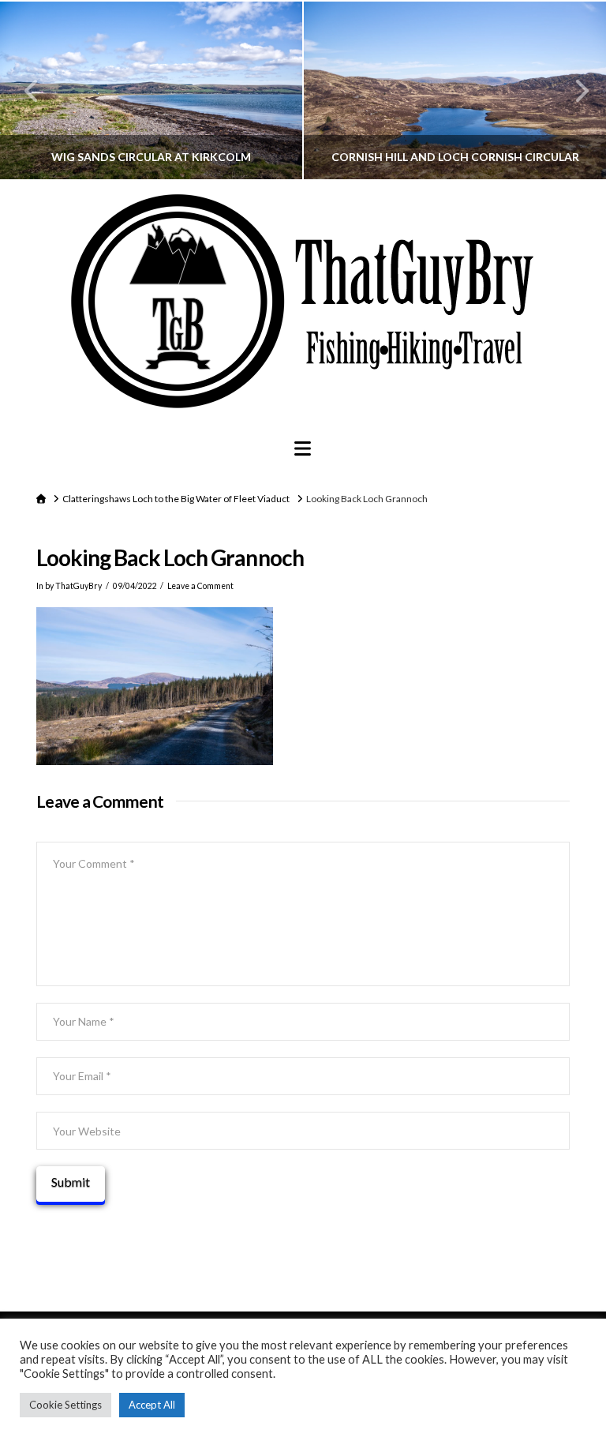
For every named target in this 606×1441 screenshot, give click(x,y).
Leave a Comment (200, 586)
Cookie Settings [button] (65, 1404)
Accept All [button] (152, 1404)
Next (572, 90)
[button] (302, 448)
